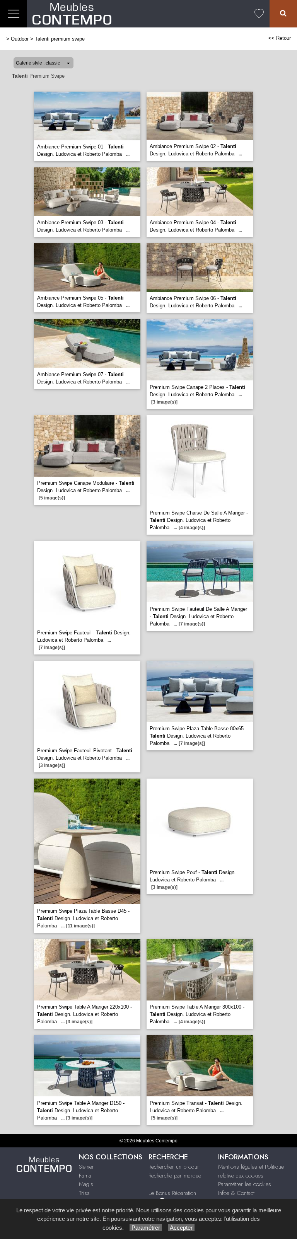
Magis (86, 1184)
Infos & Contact (236, 1193)
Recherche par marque (174, 1175)
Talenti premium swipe (60, 39)
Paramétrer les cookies (244, 1184)
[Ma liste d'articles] (259, 13)
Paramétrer (146, 1227)
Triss (84, 1193)
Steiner (86, 1166)
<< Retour (279, 38)
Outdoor (20, 39)
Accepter (181, 1227)
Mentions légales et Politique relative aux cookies (251, 1171)
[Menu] (13, 13)
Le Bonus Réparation (172, 1193)
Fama (85, 1175)
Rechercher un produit (174, 1166)
